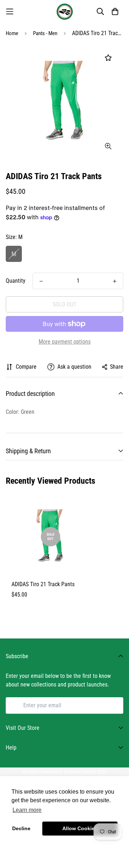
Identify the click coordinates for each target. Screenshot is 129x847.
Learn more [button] (27, 810)
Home (12, 33)
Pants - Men (45, 33)
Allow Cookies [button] (79, 828)
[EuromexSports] (65, 11)
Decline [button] (21, 828)
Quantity (15, 280)
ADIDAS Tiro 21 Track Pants (43, 584)
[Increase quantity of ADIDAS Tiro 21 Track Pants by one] (114, 281)
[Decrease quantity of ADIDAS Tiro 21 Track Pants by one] (41, 281)
